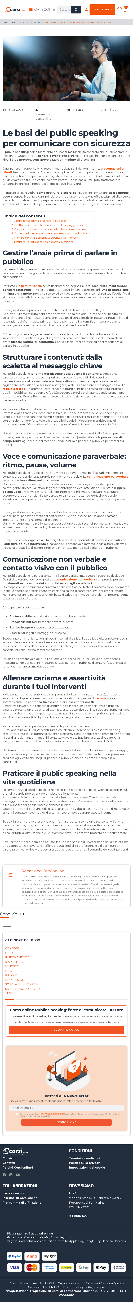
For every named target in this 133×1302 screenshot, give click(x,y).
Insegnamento (17, 957)
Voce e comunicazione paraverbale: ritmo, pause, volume (50, 229)
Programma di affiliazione (22, 1202)
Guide (10, 953)
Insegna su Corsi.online (20, 1198)
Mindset (12, 966)
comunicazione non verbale (74, 579)
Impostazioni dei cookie (87, 1167)
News (9, 971)
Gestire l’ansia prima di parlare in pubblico (40, 220)
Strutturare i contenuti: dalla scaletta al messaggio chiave (49, 225)
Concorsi (12, 948)
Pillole (11, 975)
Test (9, 993)
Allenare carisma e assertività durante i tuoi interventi (47, 237)
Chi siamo (10, 1158)
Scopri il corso (67, 1029)
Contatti (9, 1163)
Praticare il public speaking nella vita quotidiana (43, 241)
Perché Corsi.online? (18, 1167)
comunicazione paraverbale (107, 476)
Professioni (15, 980)
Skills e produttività (22, 989)
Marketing (14, 962)
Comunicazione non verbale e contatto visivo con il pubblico (52, 233)
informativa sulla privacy (53, 1114)
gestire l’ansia (31, 286)
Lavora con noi (13, 1193)
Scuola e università (21, 984)
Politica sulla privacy (84, 1163)
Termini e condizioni (84, 1158)
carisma (101, 698)
